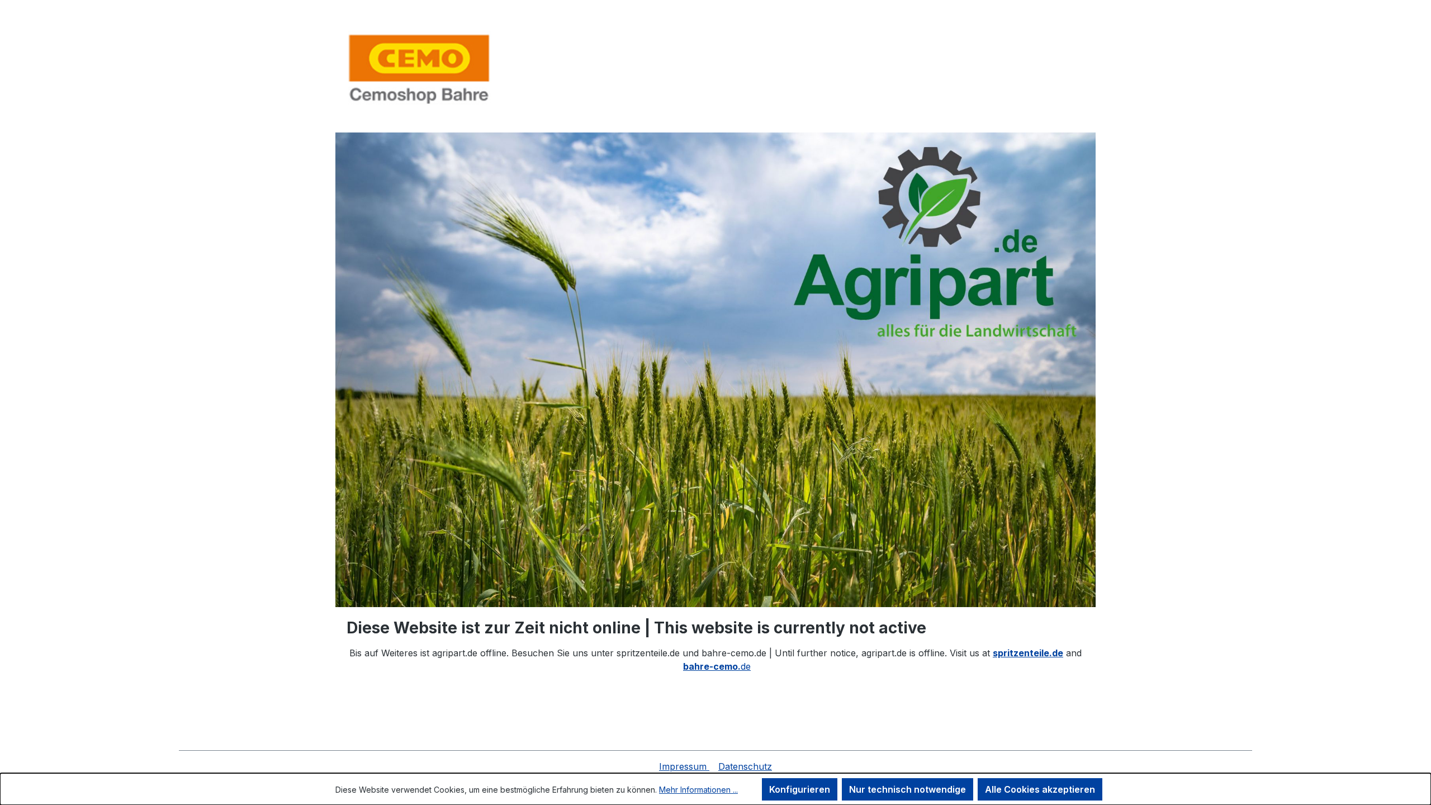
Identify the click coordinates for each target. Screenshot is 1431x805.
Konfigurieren (799, 789)
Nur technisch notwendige (907, 789)
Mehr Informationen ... (698, 789)
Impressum (684, 766)
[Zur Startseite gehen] (419, 68)
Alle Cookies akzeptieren (1040, 789)
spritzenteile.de (1028, 653)
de (717, 666)
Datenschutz (745, 766)
